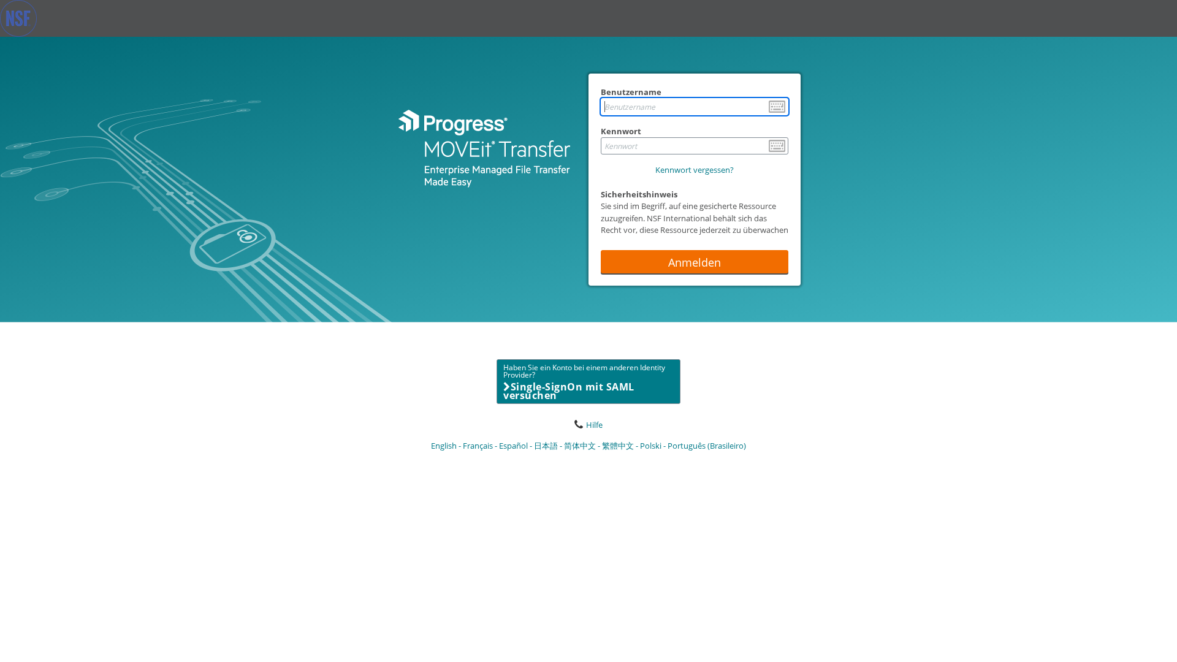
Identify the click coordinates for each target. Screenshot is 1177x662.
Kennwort (621, 131)
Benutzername (631, 91)
